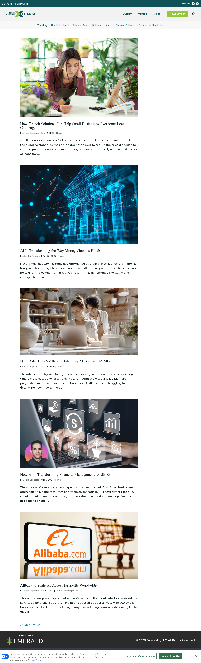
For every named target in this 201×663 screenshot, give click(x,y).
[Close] (196, 656)
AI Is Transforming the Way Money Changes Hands (60, 250)
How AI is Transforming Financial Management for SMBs (65, 474)
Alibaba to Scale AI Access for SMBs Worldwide (58, 585)
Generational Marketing (151, 25)
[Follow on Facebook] (193, 3)
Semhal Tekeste (32, 256)
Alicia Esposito (31, 133)
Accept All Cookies (170, 656)
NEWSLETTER (177, 14)
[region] (100, 656)
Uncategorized (70, 590)
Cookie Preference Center (141, 656)
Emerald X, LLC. (156, 640)
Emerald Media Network (15, 4)
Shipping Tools (81, 25)
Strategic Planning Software (120, 25)
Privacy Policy (35, 660)
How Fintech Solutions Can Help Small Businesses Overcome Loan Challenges (72, 125)
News (59, 133)
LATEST (127, 14)
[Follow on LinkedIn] (197, 3)
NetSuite (97, 25)
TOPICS (142, 14)
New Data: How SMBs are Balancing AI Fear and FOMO (65, 361)
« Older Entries (30, 625)
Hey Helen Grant (60, 25)
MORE (157, 14)
